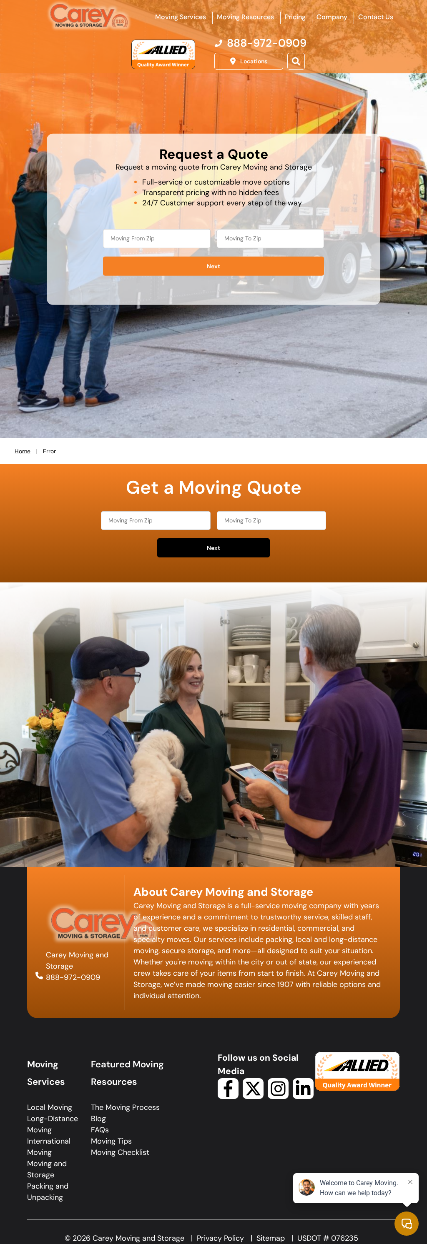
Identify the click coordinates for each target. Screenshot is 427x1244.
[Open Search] (296, 61)
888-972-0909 (73, 977)
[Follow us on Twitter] (253, 1097)
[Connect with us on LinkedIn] (303, 1097)
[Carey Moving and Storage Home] (89, 16)
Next (213, 266)
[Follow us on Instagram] (278, 1097)
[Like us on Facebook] (228, 1097)
